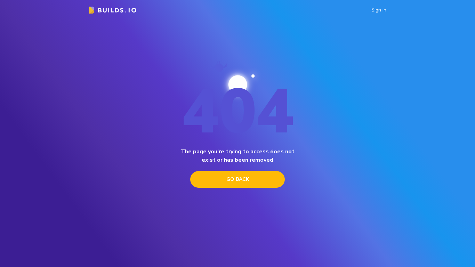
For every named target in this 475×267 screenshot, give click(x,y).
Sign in (378, 10)
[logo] (112, 10)
